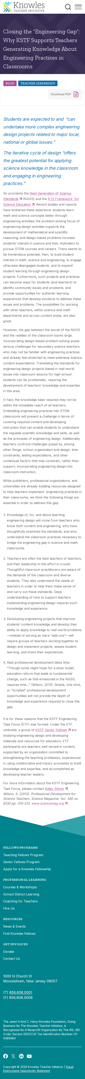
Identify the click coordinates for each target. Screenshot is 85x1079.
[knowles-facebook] (5, 1056)
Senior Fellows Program (21, 862)
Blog (10, 83)
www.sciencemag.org (47, 803)
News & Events (14, 926)
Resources (12, 919)
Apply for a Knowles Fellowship (27, 869)
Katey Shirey (54, 789)
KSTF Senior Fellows (51, 730)
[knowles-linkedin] (21, 1056)
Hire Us (9, 908)
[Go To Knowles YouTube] (29, 1056)
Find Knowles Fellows (19, 934)
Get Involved (15, 944)
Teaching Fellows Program (23, 855)
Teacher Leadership (38, 83)
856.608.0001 (20, 992)
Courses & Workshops (20, 887)
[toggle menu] (78, 8)
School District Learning (21, 894)
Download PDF (61, 94)
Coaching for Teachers (20, 901)
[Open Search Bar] (68, 7)
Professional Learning (24, 880)
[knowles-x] (13, 1056)
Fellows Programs (20, 847)
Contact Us (11, 959)
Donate (8, 952)
